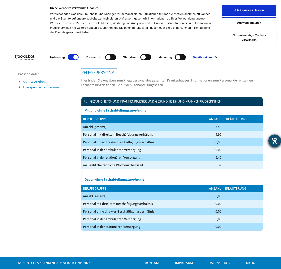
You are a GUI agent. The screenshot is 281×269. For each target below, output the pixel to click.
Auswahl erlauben (249, 22)
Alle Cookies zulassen (249, 10)
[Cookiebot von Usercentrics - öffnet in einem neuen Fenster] (24, 57)
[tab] (172, 101)
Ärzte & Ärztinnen (35, 82)
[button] (172, 101)
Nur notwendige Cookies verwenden (249, 37)
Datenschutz (220, 263)
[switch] (110, 57)
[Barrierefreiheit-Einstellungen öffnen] (274, 140)
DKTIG (250, 263)
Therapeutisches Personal (41, 87)
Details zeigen (202, 57)
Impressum (184, 263)
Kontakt (152, 263)
